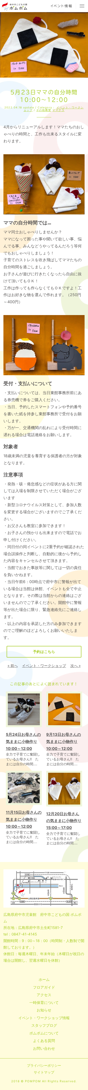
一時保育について (44, 1002)
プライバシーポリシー (44, 1065)
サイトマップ (44, 1072)
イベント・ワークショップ (44, 665)
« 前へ (13, 665)
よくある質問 (44, 1040)
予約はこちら (44, 651)
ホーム (44, 979)
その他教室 (43, 110)
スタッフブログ (44, 1025)
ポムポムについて (44, 1033)
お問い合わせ (44, 1048)
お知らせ (44, 1010)
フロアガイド (44, 987)
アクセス (44, 994)
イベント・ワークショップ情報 (44, 1018)
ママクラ (58, 110)
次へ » (75, 665)
